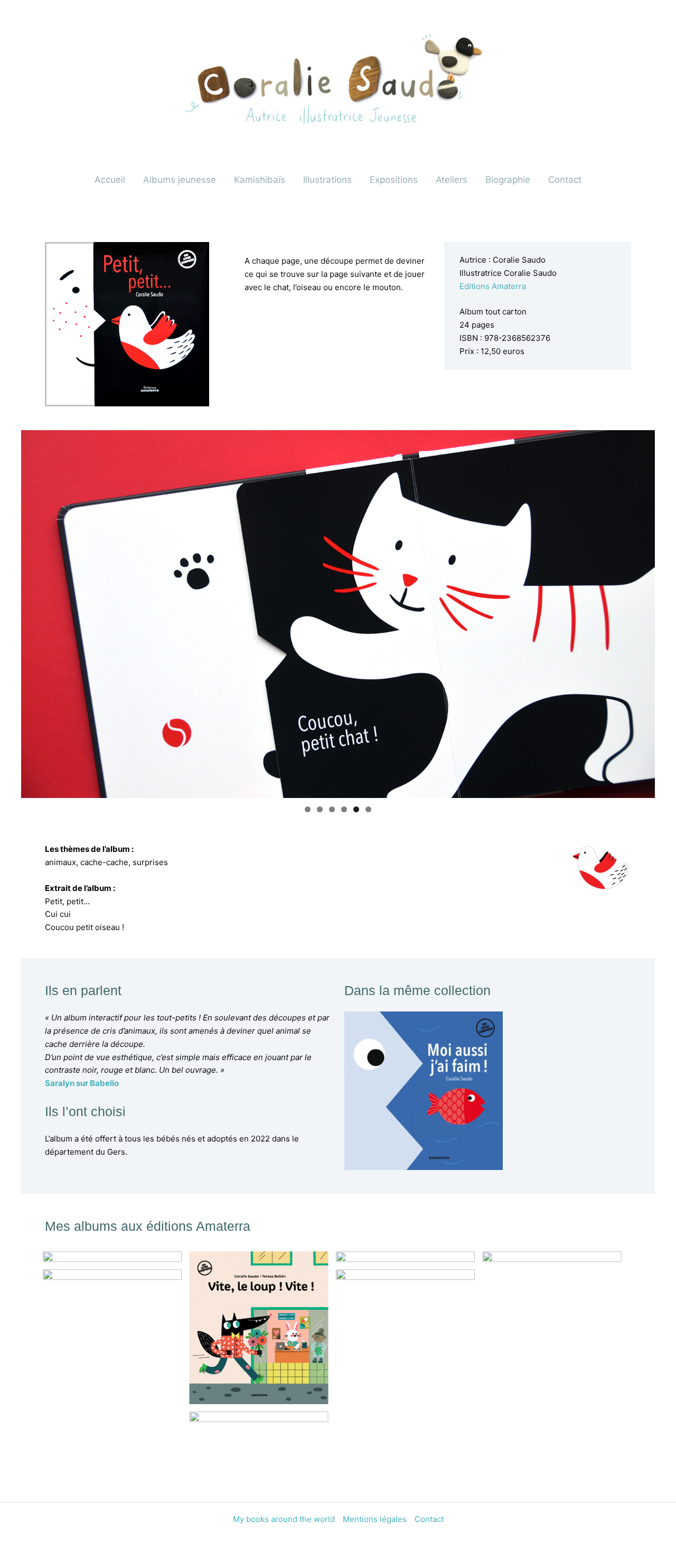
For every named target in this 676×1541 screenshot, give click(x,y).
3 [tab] (332, 809)
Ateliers (451, 179)
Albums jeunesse (179, 179)
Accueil (110, 179)
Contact (564, 179)
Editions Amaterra (492, 286)
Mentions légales (375, 1519)
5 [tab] (356, 809)
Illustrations (327, 179)
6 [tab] (368, 809)
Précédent (34, 611)
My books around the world (284, 1519)
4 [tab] (344, 809)
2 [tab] (320, 809)
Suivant (642, 611)
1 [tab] (308, 809)
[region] (338, 614)
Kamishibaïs (259, 179)
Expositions (394, 179)
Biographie (507, 179)
